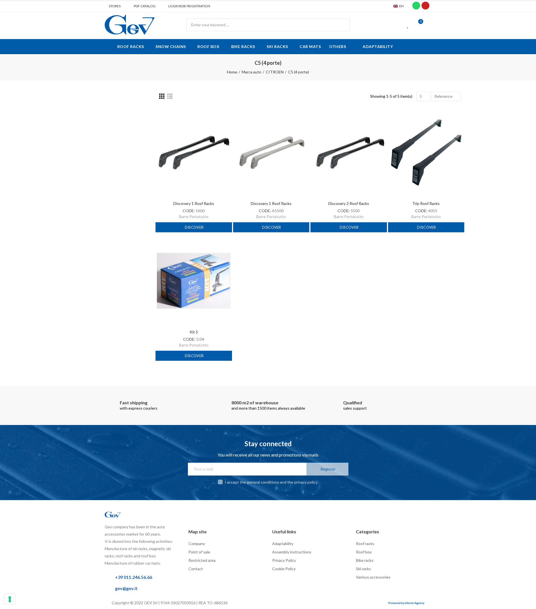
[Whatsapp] (416, 5)
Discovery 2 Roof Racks (348, 203)
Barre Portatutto (194, 216)
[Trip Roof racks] (426, 152)
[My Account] (428, 25)
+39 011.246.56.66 (133, 577)
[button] (113, 6)
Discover (194, 227)
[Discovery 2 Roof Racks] (349, 152)
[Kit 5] (194, 280)
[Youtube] (425, 5)
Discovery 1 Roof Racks (193, 203)
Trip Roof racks (426, 203)
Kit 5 (194, 331)
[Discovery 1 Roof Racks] (194, 152)
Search (341, 24)
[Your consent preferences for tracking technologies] (9, 599)
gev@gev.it (126, 588)
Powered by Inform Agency (406, 603)
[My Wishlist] (408, 25)
